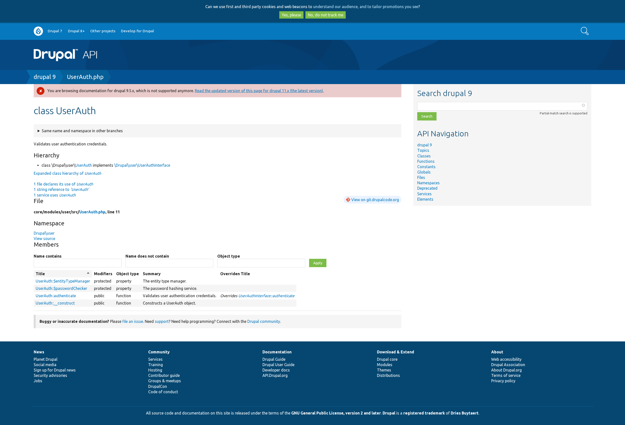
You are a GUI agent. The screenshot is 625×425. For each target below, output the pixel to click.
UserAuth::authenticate (56, 296)
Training (155, 364)
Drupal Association (508, 364)
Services (424, 194)
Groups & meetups (164, 381)
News (39, 352)
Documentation (277, 352)
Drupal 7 (55, 31)
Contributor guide (164, 375)
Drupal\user (44, 233)
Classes (424, 156)
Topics (423, 150)
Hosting (155, 370)
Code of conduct (163, 392)
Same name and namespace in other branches (82, 131)
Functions (426, 161)
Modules (384, 364)
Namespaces (428, 183)
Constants (426, 166)
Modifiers (103, 274)
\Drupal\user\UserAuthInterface (142, 165)
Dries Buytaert (465, 413)
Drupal (389, 413)
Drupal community (263, 321)
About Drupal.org (506, 370)
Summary (152, 274)
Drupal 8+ (76, 31)
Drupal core (387, 359)
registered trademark (424, 413)
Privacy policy (503, 381)
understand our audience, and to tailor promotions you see (365, 6)
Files (421, 177)
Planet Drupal (45, 359)
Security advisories (50, 375)
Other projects (102, 31)
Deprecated (427, 188)
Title (63, 274)
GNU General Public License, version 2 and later (336, 413)
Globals (424, 172)
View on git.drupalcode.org (375, 199)
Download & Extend (395, 352)
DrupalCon (157, 386)
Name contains (48, 256)
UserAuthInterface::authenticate (266, 296)
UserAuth (83, 165)
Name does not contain (147, 256)
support (162, 321)
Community (159, 352)
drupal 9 (45, 77)
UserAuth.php (85, 77)
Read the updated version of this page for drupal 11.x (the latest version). (259, 90)
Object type (228, 256)
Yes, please (291, 15)
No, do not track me (325, 15)
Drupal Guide (273, 359)
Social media (45, 364)
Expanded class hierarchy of (67, 173)
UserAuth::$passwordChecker (61, 288)
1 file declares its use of (63, 184)
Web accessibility (506, 359)
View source (44, 238)
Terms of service (506, 375)
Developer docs (276, 370)
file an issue (132, 321)
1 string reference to (61, 189)
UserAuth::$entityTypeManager (63, 281)
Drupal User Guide (278, 364)
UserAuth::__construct (55, 303)
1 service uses (55, 195)
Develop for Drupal (137, 31)
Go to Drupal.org (38, 31)
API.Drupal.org (275, 375)
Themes (384, 370)
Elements (425, 199)
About (497, 352)
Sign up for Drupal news (55, 370)
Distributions (388, 375)
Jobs (38, 381)
